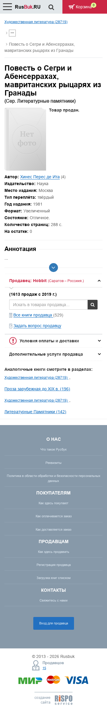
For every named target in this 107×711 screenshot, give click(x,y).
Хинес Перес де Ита (40, 176)
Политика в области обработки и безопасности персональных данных (53, 478)
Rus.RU (28, 7)
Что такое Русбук (53, 449)
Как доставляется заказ (53, 529)
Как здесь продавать (53, 552)
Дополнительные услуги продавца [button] (46, 354)
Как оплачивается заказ (54, 516)
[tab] (53, 280)
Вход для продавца (53, 623)
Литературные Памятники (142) (35, 411)
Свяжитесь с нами (53, 600)
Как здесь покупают (53, 503)
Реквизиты (53, 463)
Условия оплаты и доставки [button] (49, 340)
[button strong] (53, 280)
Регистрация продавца (54, 565)
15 (44, 668)
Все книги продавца (33, 315)
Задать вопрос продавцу (37, 325)
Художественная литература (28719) (35, 22)
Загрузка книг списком (54, 578)
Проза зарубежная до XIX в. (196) (37, 388)
